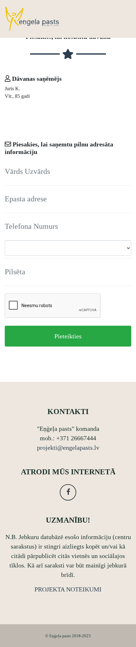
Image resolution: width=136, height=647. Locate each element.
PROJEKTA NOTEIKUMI (68, 589)
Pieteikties (68, 336)
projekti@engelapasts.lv (68, 447)
